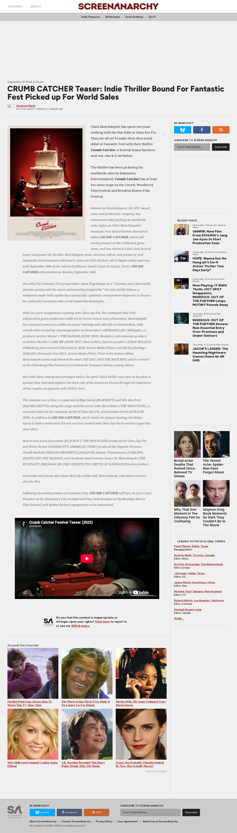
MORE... (179, 618)
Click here (102, 621)
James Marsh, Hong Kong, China (194, 582)
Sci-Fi (152, 16)
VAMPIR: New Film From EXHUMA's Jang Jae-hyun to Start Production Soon (210, 237)
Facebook (71, 812)
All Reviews (112, 16)
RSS (98, 812)
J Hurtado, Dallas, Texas (189, 573)
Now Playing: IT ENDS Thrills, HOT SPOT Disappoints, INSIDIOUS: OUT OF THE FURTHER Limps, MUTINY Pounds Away (210, 295)
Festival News (134, 16)
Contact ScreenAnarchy (76, 821)
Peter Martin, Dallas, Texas (191, 546)
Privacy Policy (104, 821)
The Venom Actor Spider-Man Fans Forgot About (213, 466)
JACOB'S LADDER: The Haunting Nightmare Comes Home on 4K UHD (210, 354)
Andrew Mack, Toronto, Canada (194, 555)
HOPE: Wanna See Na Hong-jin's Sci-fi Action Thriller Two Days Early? (209, 264)
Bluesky (44, 812)
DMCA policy (80, 626)
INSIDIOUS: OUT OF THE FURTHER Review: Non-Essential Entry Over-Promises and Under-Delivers (210, 328)
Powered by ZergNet (156, 771)
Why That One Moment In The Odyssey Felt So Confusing (187, 515)
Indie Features (90, 16)
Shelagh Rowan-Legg (187, 609)
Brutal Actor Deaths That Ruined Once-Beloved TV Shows (185, 468)
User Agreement (127, 821)
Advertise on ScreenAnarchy (160, 821)
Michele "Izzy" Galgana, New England (197, 591)
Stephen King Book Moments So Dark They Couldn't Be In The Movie (215, 517)
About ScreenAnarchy (43, 821)
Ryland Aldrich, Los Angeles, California (199, 600)
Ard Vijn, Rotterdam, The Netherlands (198, 564)
